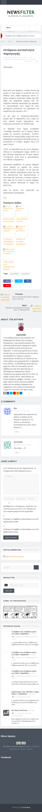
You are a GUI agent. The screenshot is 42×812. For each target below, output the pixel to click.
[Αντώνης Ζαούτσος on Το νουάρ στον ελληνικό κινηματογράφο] (6, 713)
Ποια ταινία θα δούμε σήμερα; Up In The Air (25, 298)
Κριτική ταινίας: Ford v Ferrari (9, 220)
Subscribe (8, 591)
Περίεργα (23, 59)
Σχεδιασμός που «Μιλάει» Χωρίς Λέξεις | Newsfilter (25, 693)
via (5, 198)
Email (37, 61)
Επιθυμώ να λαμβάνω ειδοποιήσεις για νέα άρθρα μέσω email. (20, 530)
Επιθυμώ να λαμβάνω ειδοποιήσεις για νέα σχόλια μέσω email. (20, 520)
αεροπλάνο (14, 274)
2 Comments (32, 59)
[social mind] (13, 556)
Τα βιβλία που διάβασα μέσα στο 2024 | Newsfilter (23, 633)
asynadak (14, 57)
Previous (19, 294)
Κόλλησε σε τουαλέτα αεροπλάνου (21, 241)
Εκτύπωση (28, 61)
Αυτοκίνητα (15, 59)
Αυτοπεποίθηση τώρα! (22, 697)
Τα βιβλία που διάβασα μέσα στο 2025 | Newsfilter (23, 653)
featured (8, 59)
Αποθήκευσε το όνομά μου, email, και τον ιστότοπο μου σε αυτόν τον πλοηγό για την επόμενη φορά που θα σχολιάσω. (20, 508)
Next (24, 305)
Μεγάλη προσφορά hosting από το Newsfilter (18, 308)
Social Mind (25, 807)
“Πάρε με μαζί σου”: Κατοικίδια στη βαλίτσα (8, 265)
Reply (17, 432)
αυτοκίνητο (25, 274)
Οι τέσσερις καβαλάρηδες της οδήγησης (8, 241)
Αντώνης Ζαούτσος (19, 710)
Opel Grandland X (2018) (22, 220)
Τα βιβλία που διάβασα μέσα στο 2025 (19, 36)
